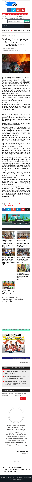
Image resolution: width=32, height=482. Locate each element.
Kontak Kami (7, 469)
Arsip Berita (22, 368)
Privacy (17, 471)
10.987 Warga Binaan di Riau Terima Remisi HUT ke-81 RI (15, 372)
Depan (7, 25)
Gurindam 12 (25, 453)
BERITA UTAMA (6, 35)
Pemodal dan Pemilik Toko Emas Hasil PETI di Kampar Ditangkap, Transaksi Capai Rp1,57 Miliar (16, 383)
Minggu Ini (6, 368)
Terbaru (14, 368)
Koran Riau (20, 479)
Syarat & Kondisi (25, 469)
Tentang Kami (12, 467)
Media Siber (15, 469)
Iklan (5, 471)
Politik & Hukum (15, 35)
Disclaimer (11, 471)
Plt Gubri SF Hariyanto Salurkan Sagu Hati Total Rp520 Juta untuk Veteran (17, 377)
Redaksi (19, 467)
